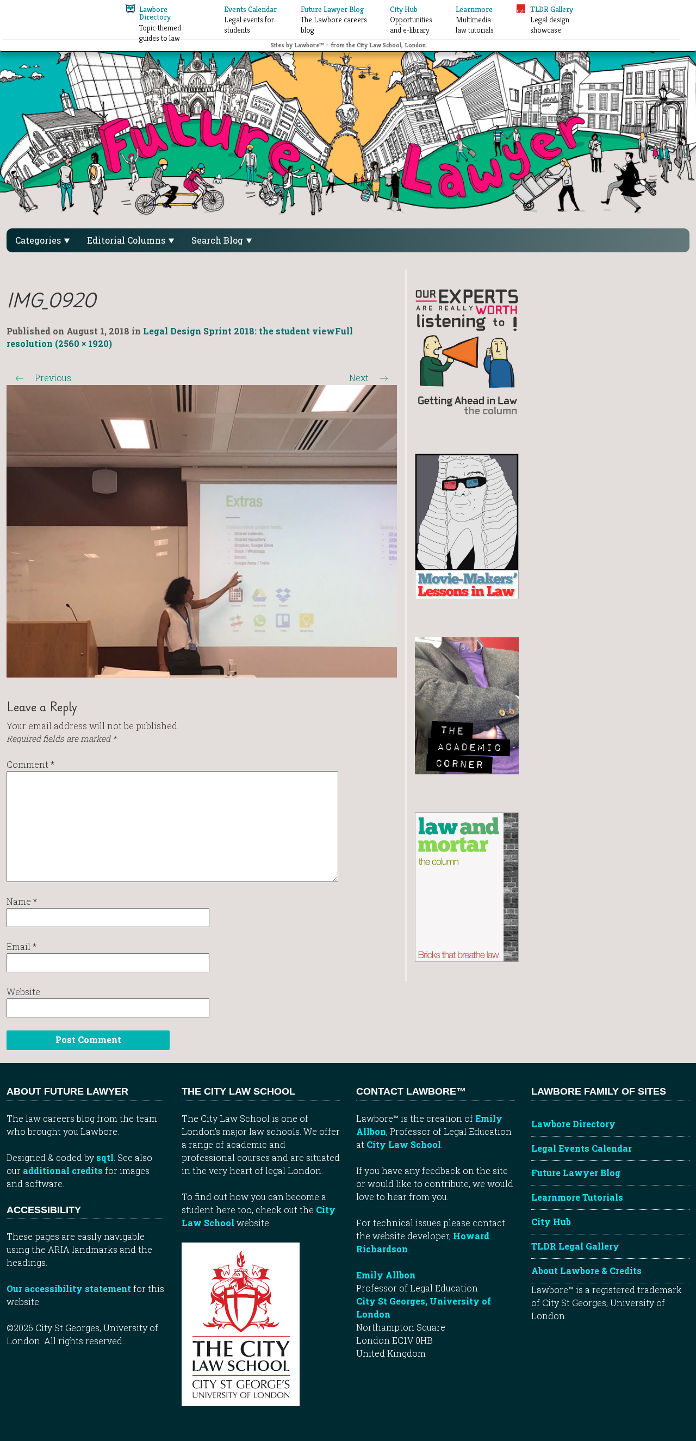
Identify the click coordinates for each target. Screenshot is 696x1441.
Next (368, 377)
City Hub (551, 1221)
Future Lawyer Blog (575, 1172)
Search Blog (218, 240)
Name (22, 901)
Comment (30, 764)
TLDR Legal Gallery (575, 1246)
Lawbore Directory (573, 1123)
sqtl (105, 1157)
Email (21, 946)
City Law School (403, 1144)
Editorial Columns (127, 240)
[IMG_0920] (202, 530)
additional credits (63, 1170)
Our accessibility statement (69, 1288)
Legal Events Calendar (581, 1148)
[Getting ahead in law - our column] (467, 351)
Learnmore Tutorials (577, 1197)
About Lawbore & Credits (586, 1270)
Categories (39, 240)
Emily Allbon (385, 1275)
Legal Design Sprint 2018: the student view (239, 331)
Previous (43, 377)
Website (23, 991)
